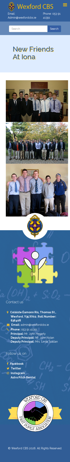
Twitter (16, 368)
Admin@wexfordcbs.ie (22, 17)
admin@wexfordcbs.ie (35, 324)
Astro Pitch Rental (23, 377)
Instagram (18, 373)
